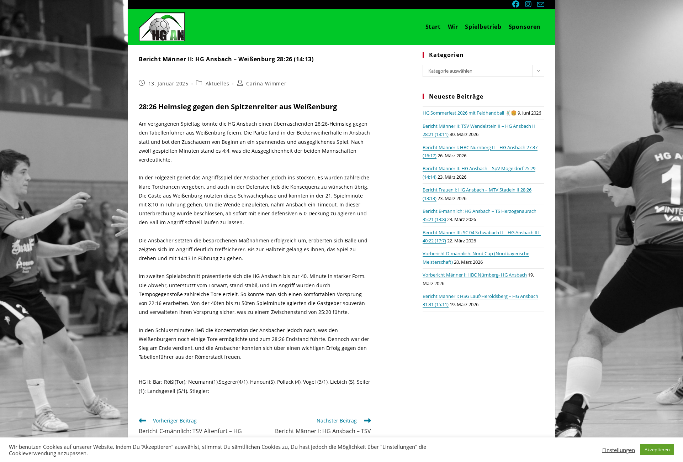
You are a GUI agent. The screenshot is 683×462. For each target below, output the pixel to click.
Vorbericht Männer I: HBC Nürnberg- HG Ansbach (475, 275)
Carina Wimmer (266, 83)
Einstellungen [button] (618, 450)
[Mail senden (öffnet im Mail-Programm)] (539, 5)
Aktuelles (217, 83)
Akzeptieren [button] (657, 449)
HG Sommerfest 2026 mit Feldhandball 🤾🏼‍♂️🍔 (470, 113)
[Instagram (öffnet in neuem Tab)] (529, 4)
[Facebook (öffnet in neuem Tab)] (516, 4)
